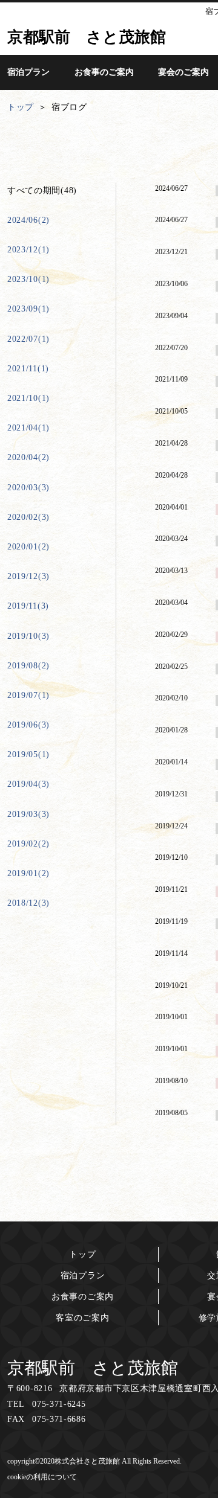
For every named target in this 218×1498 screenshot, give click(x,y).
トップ (82, 1254)
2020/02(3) (28, 517)
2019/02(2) (28, 843)
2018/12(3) (28, 902)
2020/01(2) (28, 546)
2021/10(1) (28, 398)
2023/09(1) (28, 308)
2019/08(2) (28, 665)
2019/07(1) (28, 695)
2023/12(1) (28, 249)
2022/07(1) (28, 339)
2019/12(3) (28, 576)
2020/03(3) (28, 487)
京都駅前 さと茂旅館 (92, 1368)
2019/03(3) (28, 814)
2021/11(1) (28, 368)
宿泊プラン (83, 1275)
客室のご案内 (82, 1317)
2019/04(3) (28, 784)
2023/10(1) (28, 279)
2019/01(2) (28, 873)
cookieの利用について (42, 1477)
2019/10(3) (28, 636)
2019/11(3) (28, 605)
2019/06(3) (28, 724)
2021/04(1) (28, 427)
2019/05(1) (28, 754)
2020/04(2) (28, 457)
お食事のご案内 (82, 1296)
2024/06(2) (28, 220)
